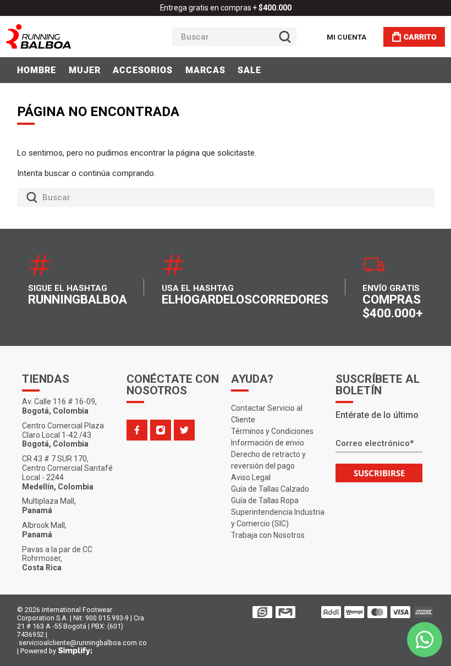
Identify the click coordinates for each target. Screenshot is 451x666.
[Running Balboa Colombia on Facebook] (137, 430)
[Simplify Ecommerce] (75, 651)
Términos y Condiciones (272, 431)
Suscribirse (379, 472)
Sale (249, 70)
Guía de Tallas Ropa (265, 500)
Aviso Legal (251, 477)
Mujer (85, 70)
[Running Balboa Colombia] (72, 36)
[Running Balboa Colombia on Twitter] (184, 430)
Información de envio (267, 442)
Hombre (36, 70)
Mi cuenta (346, 36)
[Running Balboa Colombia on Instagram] (160, 430)
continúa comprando (116, 173)
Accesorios (143, 70)
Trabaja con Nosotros (268, 535)
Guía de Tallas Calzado (270, 489)
